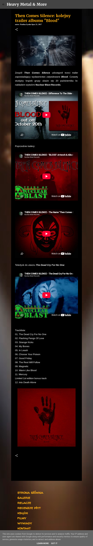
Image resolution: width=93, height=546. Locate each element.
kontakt (24, 527)
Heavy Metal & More (27, 4)
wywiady (24, 522)
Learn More (43, 543)
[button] (16, 30)
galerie (23, 497)
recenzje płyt (29, 507)
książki (22, 512)
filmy (21, 517)
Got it (54, 543)
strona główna (30, 492)
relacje (24, 502)
